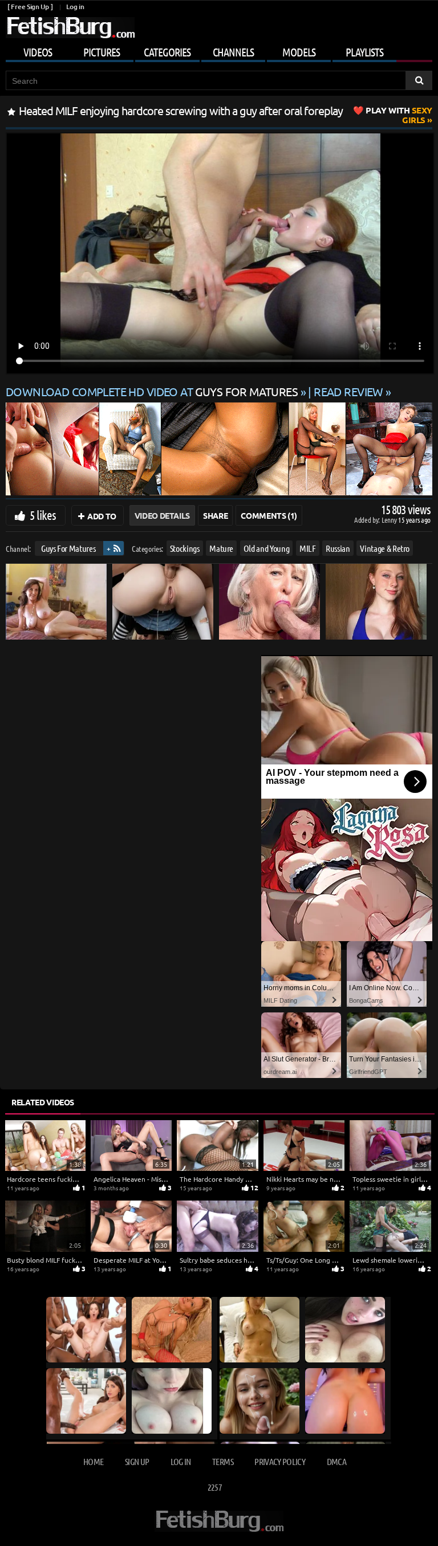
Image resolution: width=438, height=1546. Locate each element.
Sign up (137, 1461)
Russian (338, 548)
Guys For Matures (68, 548)
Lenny (390, 519)
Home (93, 1461)
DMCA (336, 1461)
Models (298, 52)
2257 (215, 1487)
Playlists (364, 52)
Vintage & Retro (384, 548)
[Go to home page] (70, 27)
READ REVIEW (348, 391)
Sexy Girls (399, 114)
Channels (233, 52)
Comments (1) (269, 515)
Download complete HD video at (152, 391)
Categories (167, 52)
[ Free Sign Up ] (29, 6)
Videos (37, 52)
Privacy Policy (279, 1461)
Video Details (162, 515)
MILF (307, 548)
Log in (75, 6)
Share (215, 515)
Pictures (101, 52)
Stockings (185, 548)
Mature (221, 548)
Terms (222, 1461)
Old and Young (266, 548)
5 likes (43, 514)
